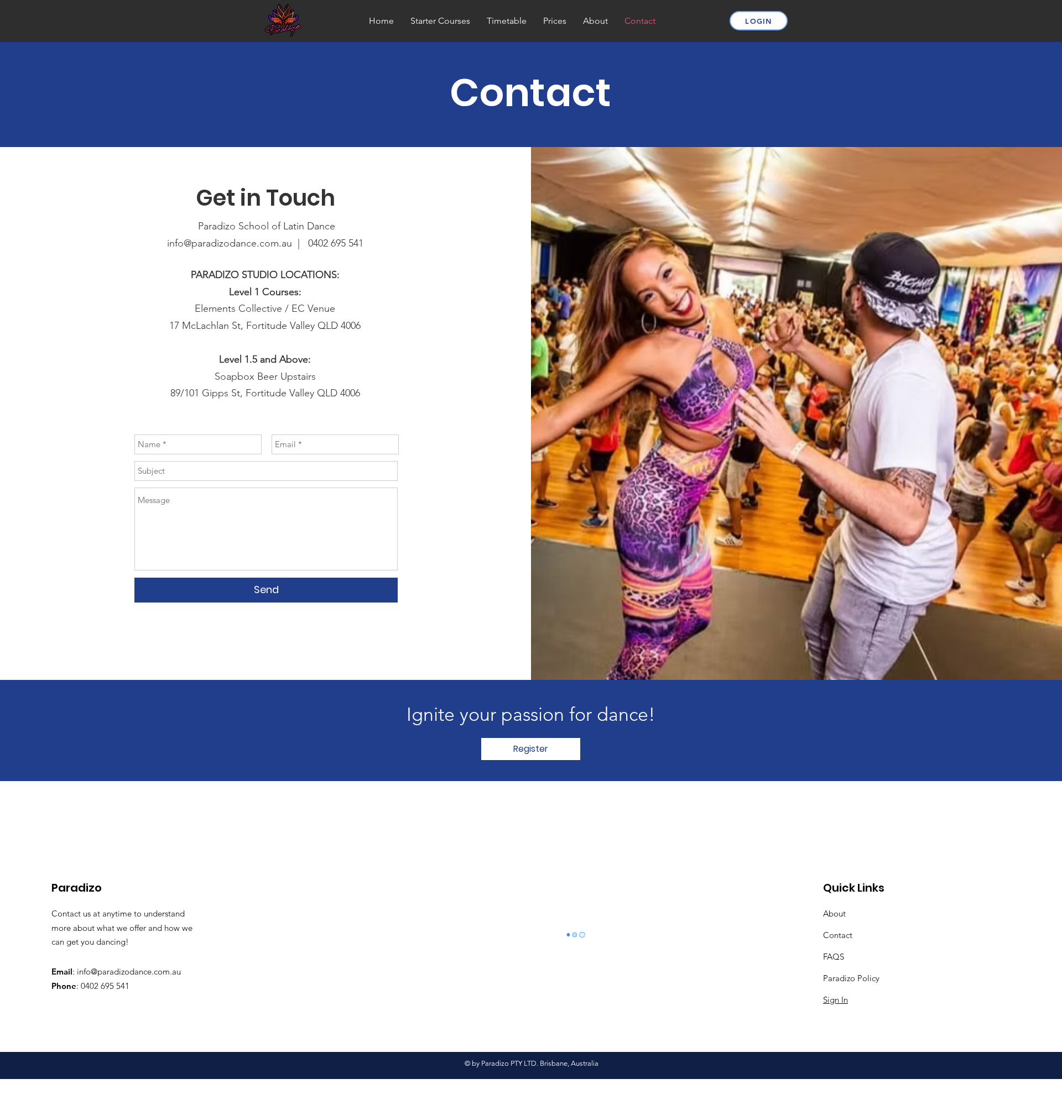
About (834, 913)
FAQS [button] (833, 956)
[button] (530, 749)
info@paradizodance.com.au (129, 971)
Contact (837, 935)
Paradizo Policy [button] (851, 978)
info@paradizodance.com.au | (237, 243)
